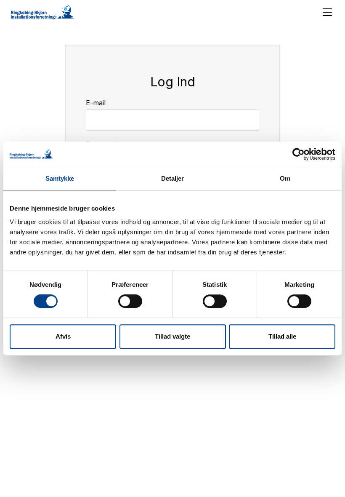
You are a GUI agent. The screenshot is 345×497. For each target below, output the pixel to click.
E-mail (96, 103)
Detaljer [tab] (172, 178)
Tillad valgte (172, 336)
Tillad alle (282, 336)
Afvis (63, 336)
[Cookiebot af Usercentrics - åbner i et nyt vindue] (298, 154)
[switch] (130, 301)
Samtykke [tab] (59, 178)
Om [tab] (285, 178)
